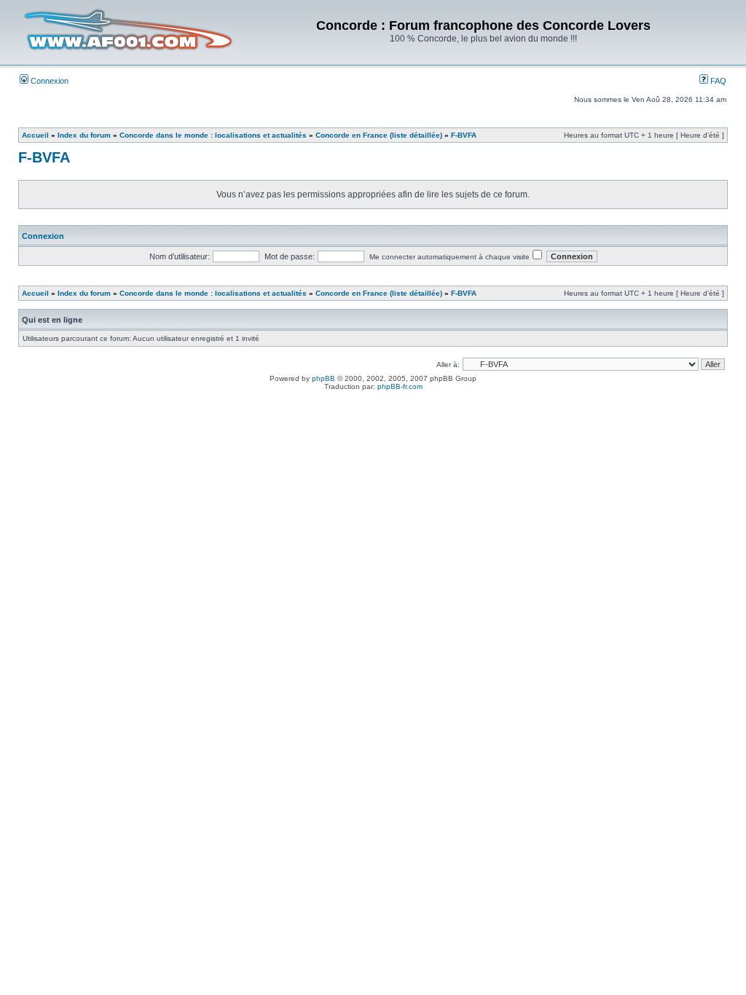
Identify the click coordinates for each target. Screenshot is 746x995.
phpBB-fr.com (400, 386)
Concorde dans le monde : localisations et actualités (213, 135)
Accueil (35, 135)
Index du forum (84, 135)
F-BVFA (463, 135)
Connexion (48, 80)
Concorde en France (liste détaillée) (378, 135)
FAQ (717, 80)
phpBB (323, 378)
